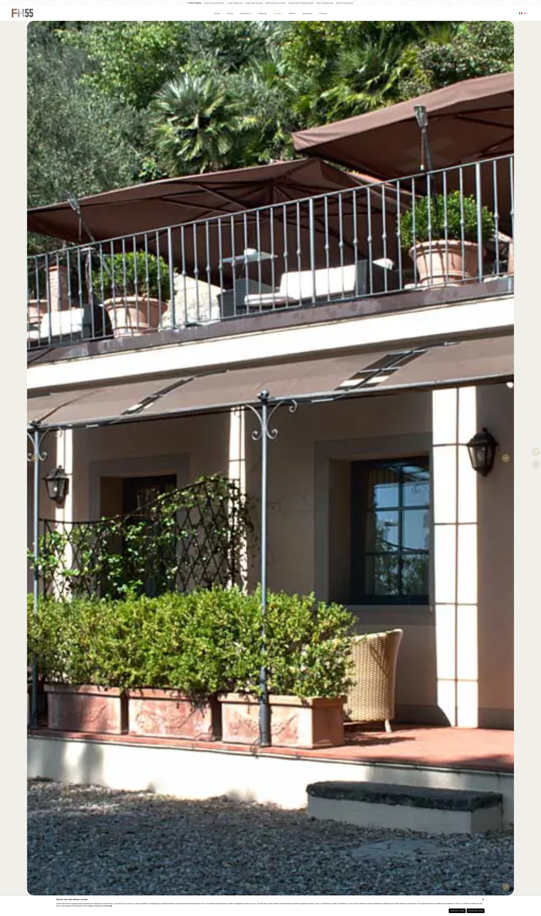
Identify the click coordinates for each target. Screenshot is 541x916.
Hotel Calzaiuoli (234, 3)
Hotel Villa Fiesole (254, 3)
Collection (245, 13)
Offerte (292, 13)
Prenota (323, 13)
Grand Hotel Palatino (214, 3)
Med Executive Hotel (275, 3)
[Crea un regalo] (535, 464)
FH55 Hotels (194, 3)
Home (217, 13)
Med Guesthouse (324, 3)
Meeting (263, 13)
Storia (230, 13)
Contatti (278, 13)
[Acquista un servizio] (535, 451)
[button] (35, 458)
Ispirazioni (307, 13)
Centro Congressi (344, 3)
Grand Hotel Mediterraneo (300, 3)
